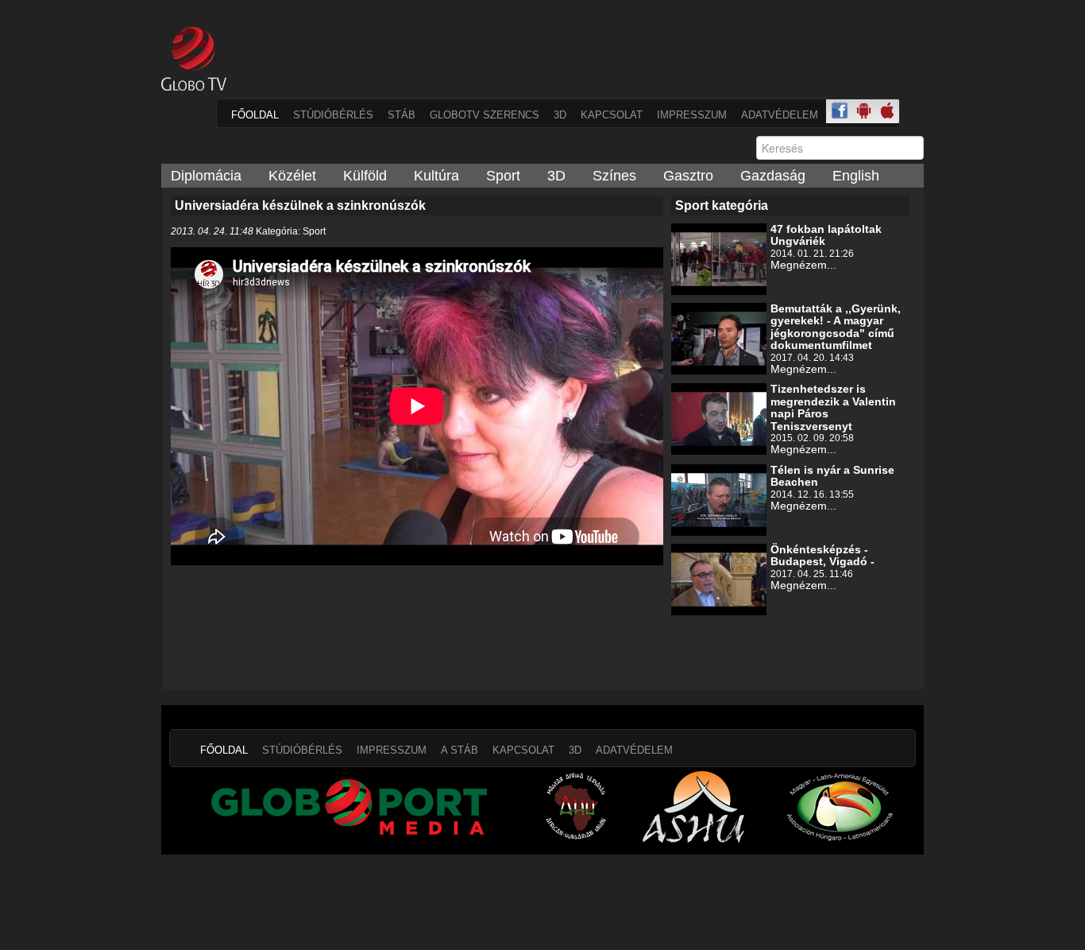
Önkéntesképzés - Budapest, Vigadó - (822, 555)
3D (560, 115)
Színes (614, 176)
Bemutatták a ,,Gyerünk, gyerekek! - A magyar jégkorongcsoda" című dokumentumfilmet (835, 326)
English (855, 176)
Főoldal (255, 115)
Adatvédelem (779, 115)
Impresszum (692, 115)
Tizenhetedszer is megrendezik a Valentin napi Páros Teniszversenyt (833, 407)
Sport (503, 176)
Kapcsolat (612, 115)
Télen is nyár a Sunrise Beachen (832, 475)
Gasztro (688, 176)
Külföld (365, 176)
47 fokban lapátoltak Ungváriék (826, 235)
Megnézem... (803, 264)
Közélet (292, 176)
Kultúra (436, 176)
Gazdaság (772, 176)
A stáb (459, 750)
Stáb (401, 115)
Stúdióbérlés (333, 115)
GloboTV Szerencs (484, 115)
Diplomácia (206, 176)
